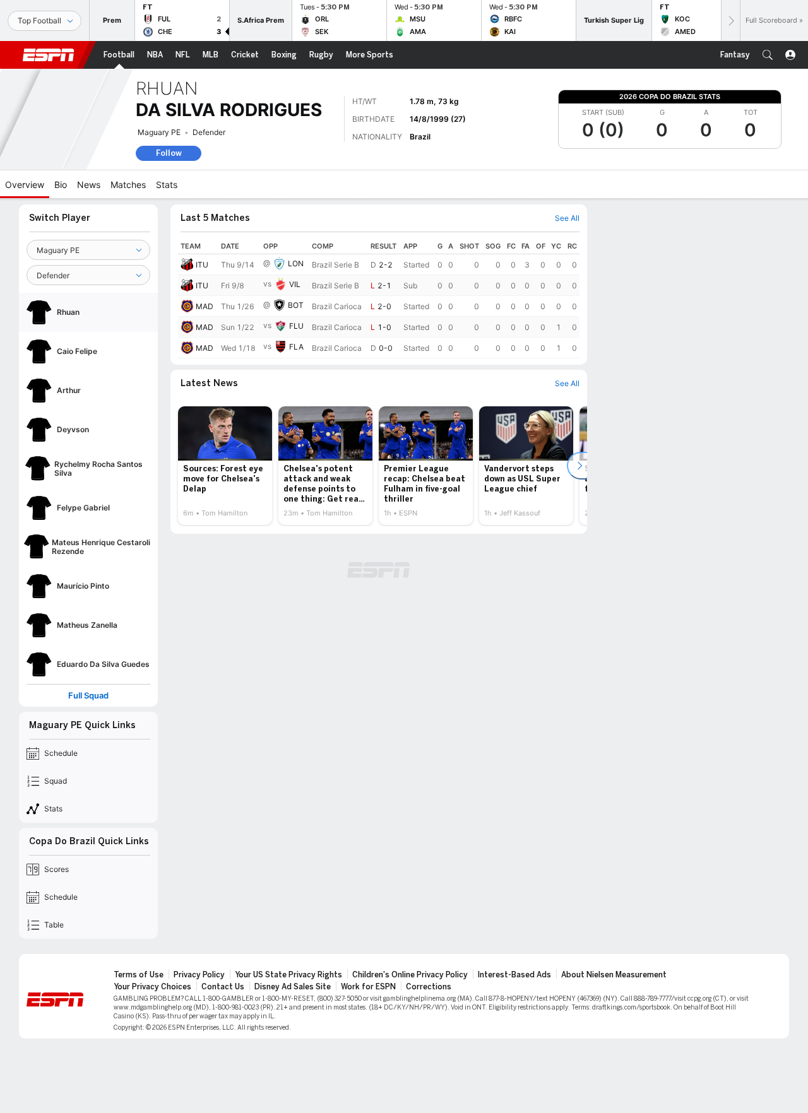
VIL (294, 284)
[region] (378, 298)
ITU (202, 264)
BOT (296, 305)
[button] (768, 55)
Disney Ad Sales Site (292, 986)
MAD (204, 306)
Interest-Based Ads (514, 974)
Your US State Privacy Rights (288, 974)
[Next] (730, 20)
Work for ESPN (368, 986)
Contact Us (222, 986)
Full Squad (88, 695)
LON (296, 263)
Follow (169, 153)
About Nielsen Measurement (614, 974)
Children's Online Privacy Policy (410, 974)
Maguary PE (159, 132)
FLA (296, 346)
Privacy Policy (199, 974)
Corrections (428, 986)
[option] (225, 465)
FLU (296, 326)
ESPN (48, 55)
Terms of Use (138, 974)
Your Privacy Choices (152, 986)
